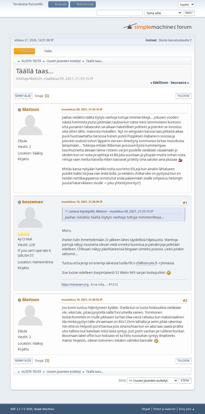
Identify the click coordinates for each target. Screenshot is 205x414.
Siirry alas (23, 96)
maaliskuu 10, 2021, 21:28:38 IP (82, 201)
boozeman (32, 201)
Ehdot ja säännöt (165, 409)
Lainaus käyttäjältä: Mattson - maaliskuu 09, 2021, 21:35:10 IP (111, 211)
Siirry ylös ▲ (187, 409)
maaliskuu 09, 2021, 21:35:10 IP (82, 109)
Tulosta (183, 96)
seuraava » (180, 82)
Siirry (122, 380)
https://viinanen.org (75, 284)
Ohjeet (146, 409)
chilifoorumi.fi (146, 263)
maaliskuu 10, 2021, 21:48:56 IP (82, 299)
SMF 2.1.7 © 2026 (21, 408)
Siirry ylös (23, 360)
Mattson (30, 109)
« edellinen (159, 82)
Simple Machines (44, 408)
